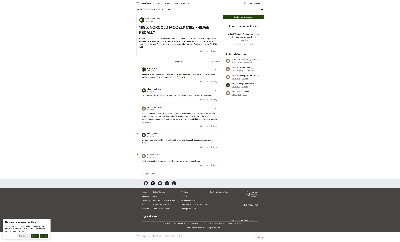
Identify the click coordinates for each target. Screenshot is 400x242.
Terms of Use (204, 223)
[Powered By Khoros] (259, 237)
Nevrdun (245, 79)
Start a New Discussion (243, 17)
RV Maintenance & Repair (190, 200)
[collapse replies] (137, 68)
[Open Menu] (262, 9)
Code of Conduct (159, 192)
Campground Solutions (189, 209)
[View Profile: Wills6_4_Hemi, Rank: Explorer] (141, 20)
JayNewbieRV (248, 62)
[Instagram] (166, 183)
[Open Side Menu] (137, 3)
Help (180, 236)
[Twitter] (152, 183)
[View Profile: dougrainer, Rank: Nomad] (144, 156)
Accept (44, 236)
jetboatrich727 (247, 70)
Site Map (145, 209)
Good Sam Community (143, 9)
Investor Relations (193, 223)
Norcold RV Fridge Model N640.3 (245, 75)
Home (144, 192)
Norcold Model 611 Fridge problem (246, 59)
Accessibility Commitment (217, 223)
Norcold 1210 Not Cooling (242, 67)
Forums (156, 9)
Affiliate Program (159, 196)
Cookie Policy (22, 229)
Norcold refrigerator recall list (243, 84)
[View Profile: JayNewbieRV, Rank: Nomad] (228, 61)
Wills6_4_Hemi (150, 18)
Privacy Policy (166, 223)
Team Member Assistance (234, 223)
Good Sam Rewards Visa (162, 204)
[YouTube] (159, 183)
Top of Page (157, 236)
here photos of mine (178, 74)
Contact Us (146, 200)
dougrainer (150, 155)
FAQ (143, 204)
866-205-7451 (251, 205)
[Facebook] (145, 183)
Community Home (143, 236)
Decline (35, 236)
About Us (145, 196)
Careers (240, 220)
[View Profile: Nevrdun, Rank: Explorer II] (228, 77)
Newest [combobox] (216, 62)
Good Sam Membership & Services (194, 204)
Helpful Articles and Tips (219, 192)
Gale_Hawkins (151, 107)
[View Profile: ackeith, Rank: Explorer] (144, 69)
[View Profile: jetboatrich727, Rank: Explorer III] (228, 69)
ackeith (149, 68)
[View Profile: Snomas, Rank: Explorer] (228, 85)
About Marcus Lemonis (161, 209)
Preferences (23, 236)
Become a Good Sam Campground (166, 200)
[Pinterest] (174, 183)
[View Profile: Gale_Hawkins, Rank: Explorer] (144, 108)
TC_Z (245, 95)
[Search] (245, 3)
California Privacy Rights (179, 223)
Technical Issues (166, 9)
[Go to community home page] (146, 3)
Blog (232, 220)
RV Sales (184, 192)
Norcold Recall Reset (240, 92)
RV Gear (184, 196)
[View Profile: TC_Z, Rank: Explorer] (228, 93)
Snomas (244, 87)
